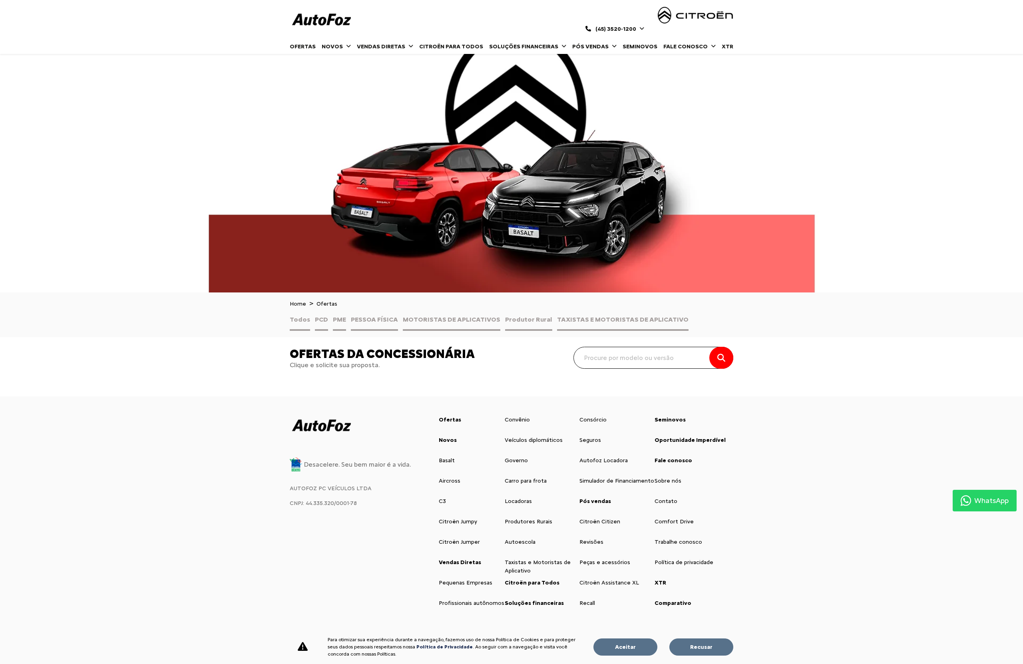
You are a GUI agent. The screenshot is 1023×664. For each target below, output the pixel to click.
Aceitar (625, 647)
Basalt (447, 460)
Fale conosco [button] (686, 46)
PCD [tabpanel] (321, 319)
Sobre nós (668, 480)
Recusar (701, 647)
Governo (516, 460)
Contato (666, 501)
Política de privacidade (684, 562)
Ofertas (303, 46)
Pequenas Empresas (465, 582)
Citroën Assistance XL (609, 582)
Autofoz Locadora (603, 460)
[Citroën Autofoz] (321, 20)
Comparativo (673, 603)
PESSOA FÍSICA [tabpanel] (374, 319)
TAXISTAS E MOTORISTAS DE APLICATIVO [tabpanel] (623, 319)
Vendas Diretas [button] (381, 46)
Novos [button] (333, 46)
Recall (587, 603)
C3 (442, 501)
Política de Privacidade (444, 647)
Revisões (591, 542)
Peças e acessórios (604, 562)
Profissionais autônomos (471, 603)
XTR (727, 46)
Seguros (590, 440)
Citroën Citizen (599, 521)
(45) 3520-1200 (615, 29)
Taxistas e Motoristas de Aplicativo (538, 566)
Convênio (517, 419)
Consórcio (593, 419)
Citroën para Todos (451, 46)
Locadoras (518, 501)
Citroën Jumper (459, 542)
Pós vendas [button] (591, 46)
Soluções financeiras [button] (524, 46)
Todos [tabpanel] (300, 319)
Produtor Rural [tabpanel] (528, 319)
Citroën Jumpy (458, 521)
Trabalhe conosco (678, 542)
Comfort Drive (674, 521)
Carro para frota (526, 480)
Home (298, 303)
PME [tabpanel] (339, 319)
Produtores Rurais (528, 521)
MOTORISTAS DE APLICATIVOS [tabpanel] (451, 319)
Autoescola (520, 542)
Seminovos (640, 46)
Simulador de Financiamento (616, 480)
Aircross (449, 480)
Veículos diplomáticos (534, 440)
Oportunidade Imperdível (690, 440)
